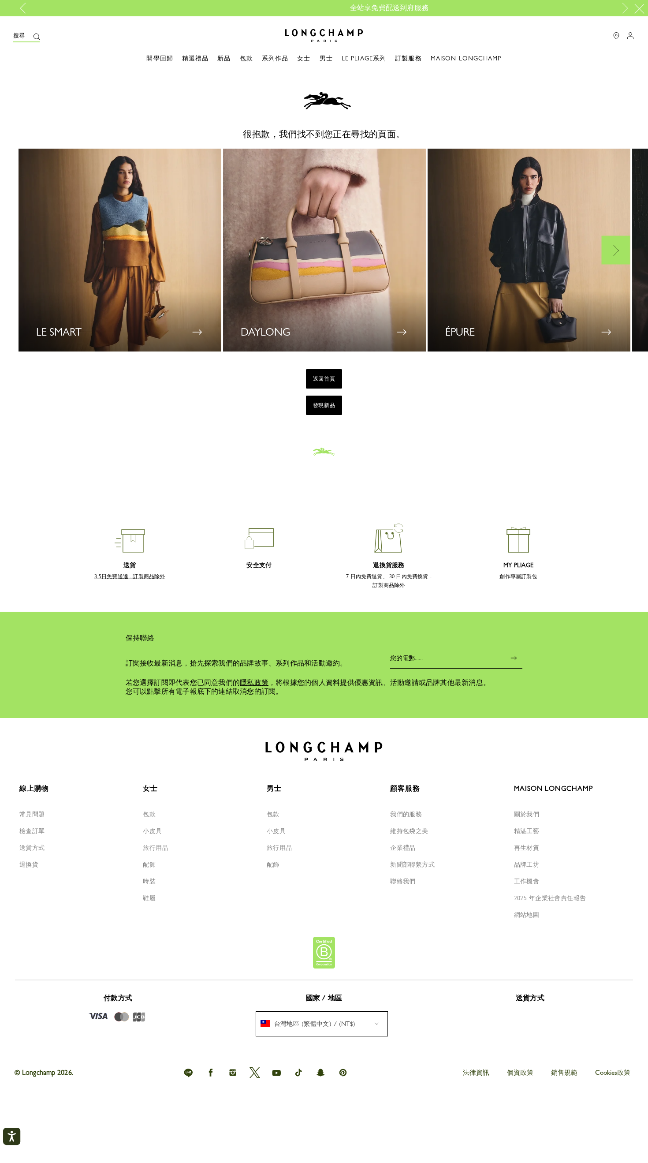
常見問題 (32, 814)
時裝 (149, 881)
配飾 (149, 864)
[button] (26, 35)
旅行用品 (155, 847)
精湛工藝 (527, 830)
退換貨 (28, 864)
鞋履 (149, 897)
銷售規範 (564, 1073)
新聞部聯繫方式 (412, 864)
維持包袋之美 (409, 830)
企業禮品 (403, 847)
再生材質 (527, 847)
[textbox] (313, 1023)
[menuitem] (322, 1023)
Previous (26, 8)
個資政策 (520, 1073)
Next (623, 8)
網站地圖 (527, 914)
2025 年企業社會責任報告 (550, 897)
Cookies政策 (612, 1073)
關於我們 (527, 814)
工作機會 (527, 881)
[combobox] (322, 1023)
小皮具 (152, 830)
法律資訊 (476, 1073)
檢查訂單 (32, 830)
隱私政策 (254, 682)
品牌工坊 (527, 864)
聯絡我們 (403, 881)
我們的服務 (406, 814)
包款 (149, 814)
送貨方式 (32, 847)
